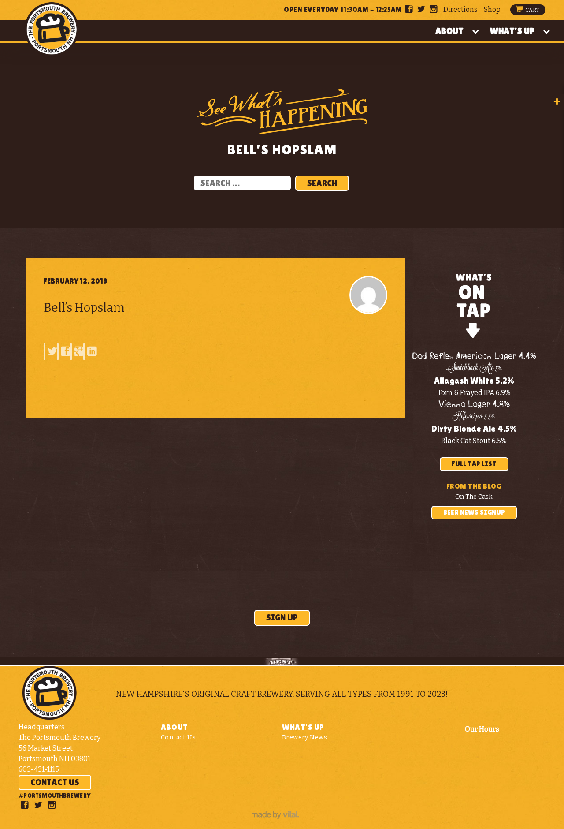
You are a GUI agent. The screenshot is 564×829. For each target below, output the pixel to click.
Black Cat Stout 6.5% (474, 441)
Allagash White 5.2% (474, 380)
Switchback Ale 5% (474, 368)
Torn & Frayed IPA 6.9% (474, 392)
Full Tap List (474, 463)
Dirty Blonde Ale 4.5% (474, 428)
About (449, 31)
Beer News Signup (474, 512)
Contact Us (54, 782)
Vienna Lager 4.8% (474, 404)
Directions (460, 9)
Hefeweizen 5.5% (474, 416)
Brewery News (304, 737)
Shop (492, 9)
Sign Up (282, 617)
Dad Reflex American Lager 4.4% (474, 356)
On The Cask (474, 496)
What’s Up (512, 31)
